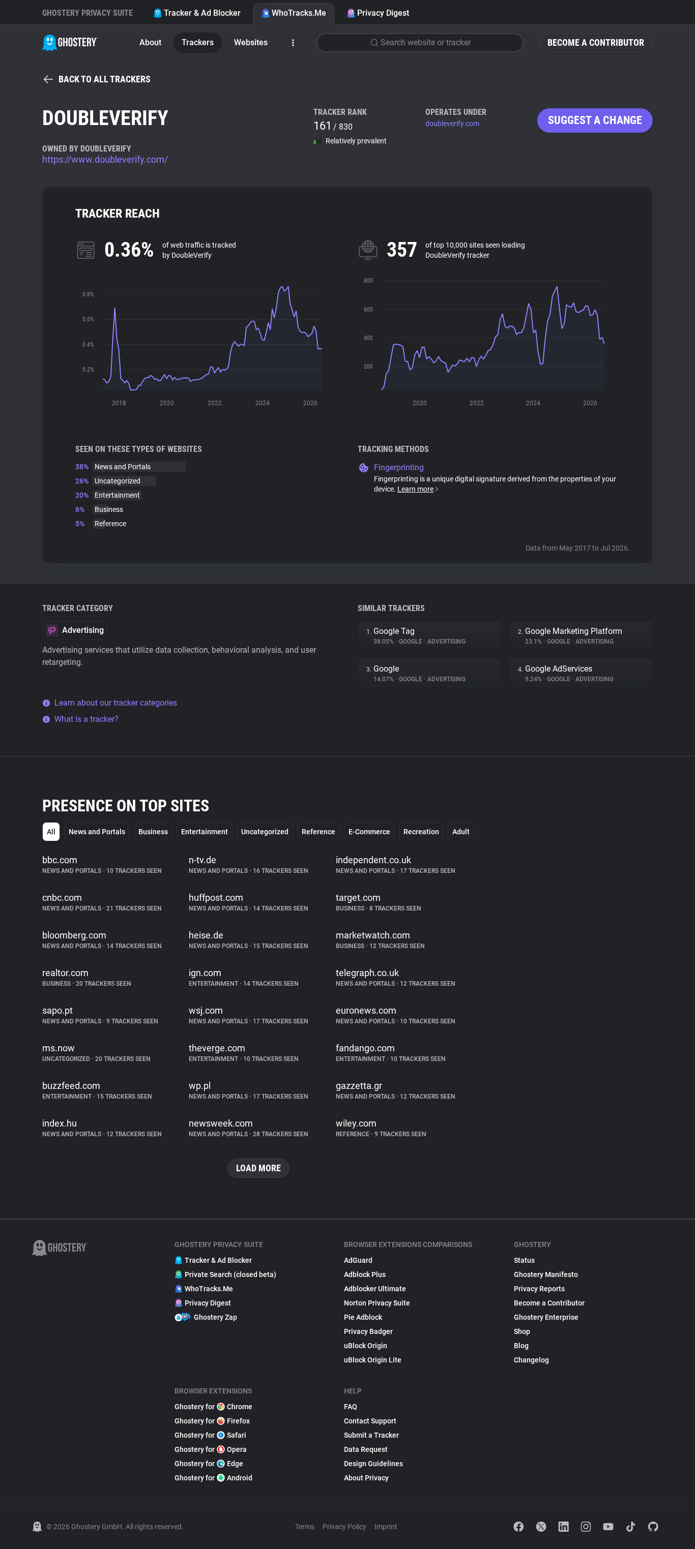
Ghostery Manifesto (546, 1274)
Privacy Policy (344, 1527)
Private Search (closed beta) (230, 1274)
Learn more (415, 489)
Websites (251, 42)
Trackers (198, 42)
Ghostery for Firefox (212, 1421)
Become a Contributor (595, 42)
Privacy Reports (539, 1289)
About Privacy (366, 1478)
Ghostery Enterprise (546, 1317)
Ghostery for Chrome (213, 1407)
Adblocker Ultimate (375, 1289)
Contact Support (370, 1421)
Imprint (385, 1527)
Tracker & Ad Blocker (202, 13)
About (150, 42)
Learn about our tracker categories (115, 703)
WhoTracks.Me (299, 13)
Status (524, 1260)
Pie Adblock (363, 1317)
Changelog (531, 1360)
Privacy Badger (368, 1331)
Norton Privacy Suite (377, 1303)
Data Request (366, 1449)
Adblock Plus (365, 1274)
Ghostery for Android (213, 1478)
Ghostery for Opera (211, 1449)
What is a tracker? (86, 719)
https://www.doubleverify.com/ (105, 159)
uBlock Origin (365, 1346)
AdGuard (358, 1260)
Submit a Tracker (371, 1435)
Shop (522, 1331)
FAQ (350, 1407)
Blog (521, 1346)
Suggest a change (595, 120)
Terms (304, 1527)
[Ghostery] (70, 43)
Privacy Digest (383, 13)
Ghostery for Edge (209, 1464)
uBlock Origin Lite (372, 1360)
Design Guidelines (373, 1464)
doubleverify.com (452, 123)
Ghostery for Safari (210, 1435)
